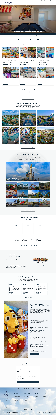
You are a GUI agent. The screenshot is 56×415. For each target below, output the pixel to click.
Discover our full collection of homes (27, 245)
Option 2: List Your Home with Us (36, 330)
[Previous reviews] (8, 290)
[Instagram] (6, 407)
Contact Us (16, 400)
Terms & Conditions (41, 412)
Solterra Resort (26, 397)
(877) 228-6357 (44, 0)
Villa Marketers (9, 413)
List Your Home (34, 354)
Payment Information (48, 412)
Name (18, 371)
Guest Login (49, 0)
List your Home (49, 2)
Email (29, 371)
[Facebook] (4, 407)
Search (39, 31)
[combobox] (33, 31)
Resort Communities (17, 396)
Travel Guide (16, 397)
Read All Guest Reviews (28, 297)
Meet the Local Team (40, 265)
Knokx (15, 413)
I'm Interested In (20, 378)
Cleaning (44, 396)
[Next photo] (4, 57)
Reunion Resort (26, 396)
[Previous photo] (3, 57)
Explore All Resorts (27, 147)
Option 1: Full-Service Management (37, 316)
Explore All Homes (27, 98)
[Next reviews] (47, 290)
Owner (44, 397)
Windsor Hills (25, 400)
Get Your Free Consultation (28, 382)
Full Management (44, 354)
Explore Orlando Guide (27, 210)
